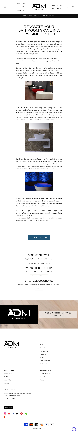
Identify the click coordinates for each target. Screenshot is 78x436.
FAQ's (41, 357)
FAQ (53, 8)
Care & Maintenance (46, 374)
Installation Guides (45, 370)
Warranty (42, 377)
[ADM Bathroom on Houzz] (25, 413)
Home (42, 342)
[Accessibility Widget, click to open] (74, 429)
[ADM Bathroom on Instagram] (5, 413)
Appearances (44, 351)
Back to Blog (40, 237)
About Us (21, 10)
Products (21, 3)
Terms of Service (45, 360)
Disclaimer (7, 377)
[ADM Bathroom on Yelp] (5, 417)
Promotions (43, 380)
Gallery (21, 7)
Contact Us (57, 5)
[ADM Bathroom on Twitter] (17, 413)
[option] (39, 16)
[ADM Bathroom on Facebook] (13, 413)
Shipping (6, 383)
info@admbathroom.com (39, 263)
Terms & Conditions (9, 370)
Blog (59, 8)
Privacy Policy (8, 374)
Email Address (9, 398)
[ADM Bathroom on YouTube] (9, 413)
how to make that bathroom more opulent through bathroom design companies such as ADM (39, 214)
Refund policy (44, 364)
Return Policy (7, 380)
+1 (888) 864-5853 (39, 276)
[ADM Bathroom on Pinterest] (21, 413)
